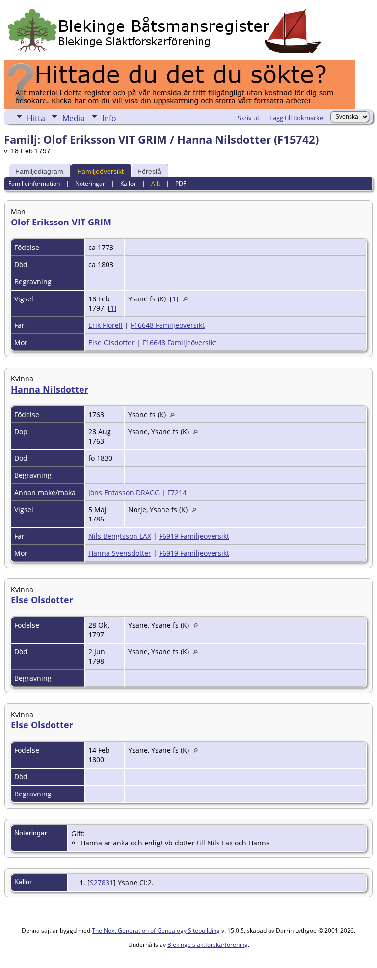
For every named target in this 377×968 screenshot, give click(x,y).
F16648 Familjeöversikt (168, 325)
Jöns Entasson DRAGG (124, 492)
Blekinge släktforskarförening (207, 945)
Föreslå (149, 171)
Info (109, 118)
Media (73, 118)
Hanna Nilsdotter (49, 389)
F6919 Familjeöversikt (194, 536)
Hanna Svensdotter (119, 553)
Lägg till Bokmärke (296, 117)
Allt (155, 183)
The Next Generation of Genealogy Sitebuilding (156, 930)
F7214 (177, 492)
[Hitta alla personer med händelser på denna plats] (188, 298)
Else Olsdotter (111, 342)
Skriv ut (249, 117)
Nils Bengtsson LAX (119, 536)
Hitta (36, 118)
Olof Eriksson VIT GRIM (61, 222)
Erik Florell (105, 325)
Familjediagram (39, 171)
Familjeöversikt (100, 171)
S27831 (101, 882)
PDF (180, 183)
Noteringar (90, 183)
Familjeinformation (34, 183)
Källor (128, 183)
